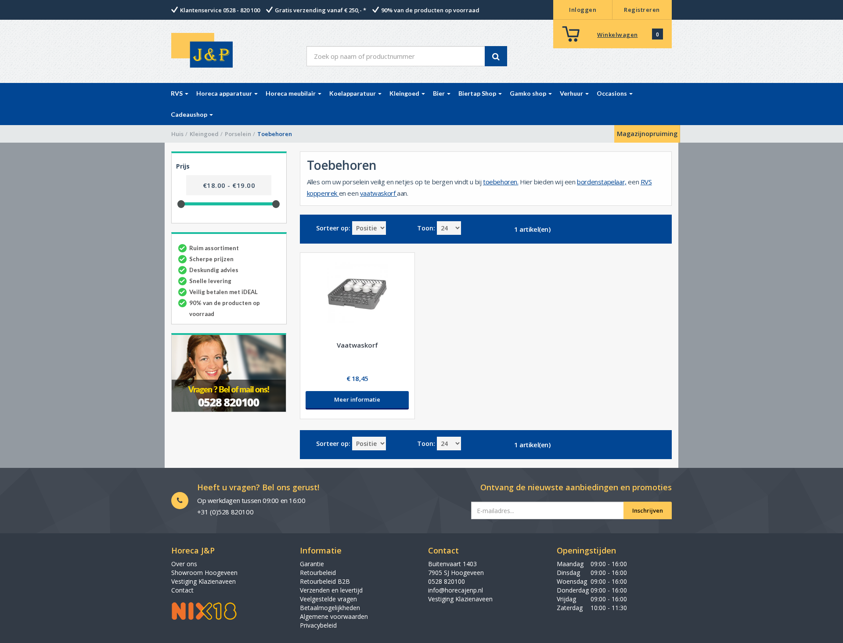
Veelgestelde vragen (328, 599)
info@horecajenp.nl (455, 590)
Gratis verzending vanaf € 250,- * (320, 10)
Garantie (312, 564)
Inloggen (582, 10)
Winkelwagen (617, 35)
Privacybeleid (318, 625)
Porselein (238, 134)
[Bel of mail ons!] (229, 372)
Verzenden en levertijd (331, 590)
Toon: (426, 228)
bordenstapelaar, (602, 181)
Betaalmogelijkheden (330, 607)
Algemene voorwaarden (334, 616)
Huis (177, 134)
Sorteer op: (333, 228)
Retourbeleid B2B (325, 581)
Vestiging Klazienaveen (203, 581)
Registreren (642, 10)
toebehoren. (501, 181)
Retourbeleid (318, 572)
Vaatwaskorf (357, 345)
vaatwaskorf (378, 193)
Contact (182, 590)
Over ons (184, 564)
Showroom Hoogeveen (204, 572)
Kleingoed (204, 134)
